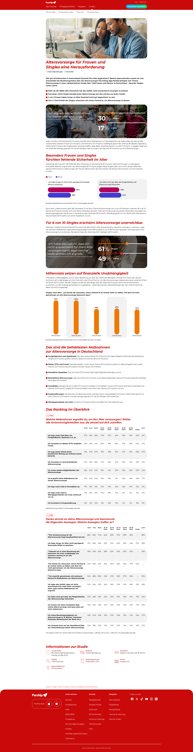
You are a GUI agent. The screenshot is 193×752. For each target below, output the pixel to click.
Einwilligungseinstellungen (76, 734)
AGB (67, 710)
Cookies (68, 729)
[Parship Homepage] (51, 2)
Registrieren (142, 2)
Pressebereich (71, 705)
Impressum (69, 738)
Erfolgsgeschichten (67, 7)
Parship (48, 687)
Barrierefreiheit (95, 714)
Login (136, 2)
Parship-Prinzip (95, 705)
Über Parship (51, 7)
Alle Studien (51, 12)
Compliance (70, 719)
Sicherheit (93, 710)
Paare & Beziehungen (55, 72)
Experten (80, 12)
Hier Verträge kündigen (74, 724)
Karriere (68, 700)
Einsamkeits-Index (66, 12)
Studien (92, 7)
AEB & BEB (69, 714)
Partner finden (115, 719)
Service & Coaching (96, 719)
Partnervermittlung (117, 714)
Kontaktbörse (114, 710)
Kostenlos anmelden (137, 6)
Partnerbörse (114, 700)
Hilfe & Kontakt (95, 724)
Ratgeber (82, 7)
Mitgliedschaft (95, 700)
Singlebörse (114, 705)
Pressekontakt (93, 12)
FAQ (90, 729)
